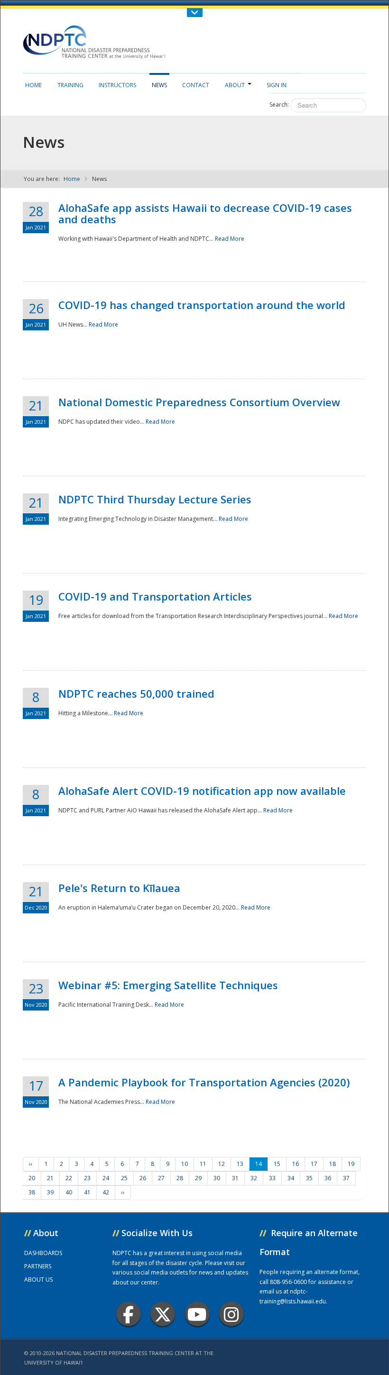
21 (50, 1178)
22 (68, 1178)
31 (235, 1178)
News (159, 85)
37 (346, 1178)
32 (253, 1178)
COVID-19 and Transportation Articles (155, 596)
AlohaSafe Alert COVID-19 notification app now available (202, 790)
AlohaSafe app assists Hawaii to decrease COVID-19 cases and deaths (205, 213)
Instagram (231, 1314)
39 (50, 1192)
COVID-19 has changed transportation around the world (201, 305)
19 (351, 1164)
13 (240, 1164)
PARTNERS (37, 1266)
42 (105, 1192)
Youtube (197, 1314)
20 (31, 1178)
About (235, 85)
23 (87, 1178)
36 (327, 1178)
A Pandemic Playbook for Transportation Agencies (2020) (204, 1082)
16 (295, 1164)
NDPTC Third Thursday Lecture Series (154, 499)
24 (105, 1178)
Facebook (128, 1314)
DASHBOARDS (43, 1253)
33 (272, 1178)
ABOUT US (38, 1279)
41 (87, 1192)
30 (216, 1178)
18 (332, 1164)
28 (179, 1178)
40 (68, 1192)
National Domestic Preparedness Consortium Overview (199, 402)
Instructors (117, 85)
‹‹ (31, 1164)
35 (309, 1178)
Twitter (162, 1314)
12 (221, 1164)
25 (124, 1178)
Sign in (277, 85)
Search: (279, 104)
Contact (195, 85)
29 (198, 1178)
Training (70, 85)
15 (277, 1164)
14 (258, 1164)
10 (184, 1164)
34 (290, 1178)
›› (123, 1192)
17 (314, 1164)
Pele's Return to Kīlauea (119, 888)
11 (203, 1164)
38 (31, 1192)
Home (33, 85)
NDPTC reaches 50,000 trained (136, 693)
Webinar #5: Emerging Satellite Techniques (168, 985)
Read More (229, 239)
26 (142, 1178)
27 (161, 1178)
